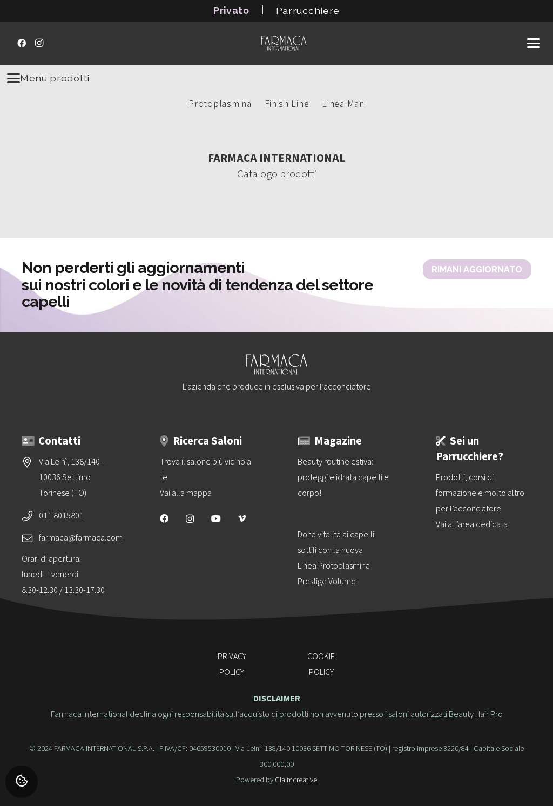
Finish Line (287, 104)
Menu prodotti (55, 78)
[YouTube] (216, 518)
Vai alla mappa (186, 493)
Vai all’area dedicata (472, 524)
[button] (533, 43)
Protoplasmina (219, 104)
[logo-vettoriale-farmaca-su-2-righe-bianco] (283, 43)
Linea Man (343, 104)
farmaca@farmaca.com (81, 538)
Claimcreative (296, 779)
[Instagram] (39, 43)
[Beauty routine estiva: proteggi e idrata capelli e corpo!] (346, 477)
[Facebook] (21, 43)
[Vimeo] (242, 518)
